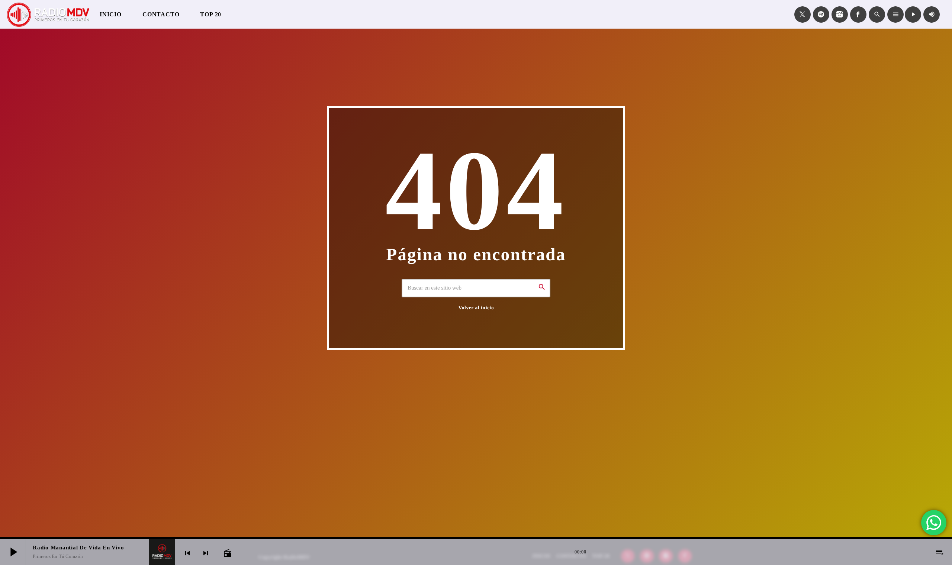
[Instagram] (840, 14)
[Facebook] (858, 14)
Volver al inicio (476, 307)
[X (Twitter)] (802, 14)
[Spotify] (821, 14)
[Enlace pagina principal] (48, 14)
